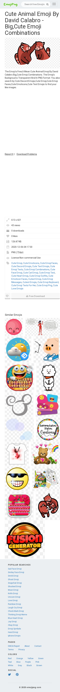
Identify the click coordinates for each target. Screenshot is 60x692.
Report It (9, 154)
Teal (10, 662)
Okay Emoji (13, 625)
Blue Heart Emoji (15, 618)
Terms (11, 649)
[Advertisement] (30, 120)
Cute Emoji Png (44, 285)
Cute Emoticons (31, 263)
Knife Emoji (13, 593)
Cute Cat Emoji (30, 272)
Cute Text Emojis (40, 266)
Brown (39, 665)
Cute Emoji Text (47, 272)
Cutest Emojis (30, 282)
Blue (18, 662)
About (27, 646)
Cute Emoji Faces (48, 263)
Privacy (21, 649)
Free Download (37, 296)
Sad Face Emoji (15, 569)
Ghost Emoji (13, 579)
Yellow (30, 658)
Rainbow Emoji (14, 604)
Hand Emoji (13, 632)
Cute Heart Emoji (19, 276)
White (10, 665)
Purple (28, 662)
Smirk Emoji (13, 576)
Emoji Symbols (14, 629)
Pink (37, 662)
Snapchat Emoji (15, 583)
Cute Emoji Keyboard (48, 282)
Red (10, 658)
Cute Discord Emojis (21, 266)
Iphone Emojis (14, 636)
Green (41, 658)
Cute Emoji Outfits (38, 276)
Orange (19, 658)
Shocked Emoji (14, 586)
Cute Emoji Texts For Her (23, 285)
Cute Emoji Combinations (36, 269)
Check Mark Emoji (16, 611)
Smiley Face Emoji (16, 572)
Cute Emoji (16, 263)
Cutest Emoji (34, 279)
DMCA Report (14, 646)
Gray (20, 665)
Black (29, 665)
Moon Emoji (13, 590)
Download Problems (27, 154)
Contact (37, 646)
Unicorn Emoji (14, 597)
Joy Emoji (12, 621)
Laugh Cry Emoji (15, 608)
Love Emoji (13, 600)
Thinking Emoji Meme (17, 615)
